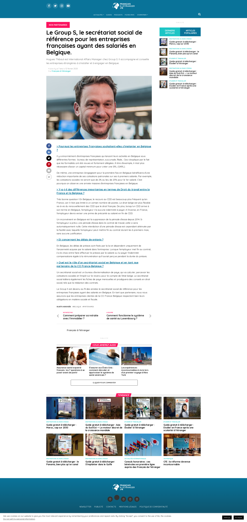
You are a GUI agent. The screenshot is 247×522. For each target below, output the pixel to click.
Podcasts (118, 15)
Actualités (98, 15)
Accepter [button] (238, 517)
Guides (109, 15)
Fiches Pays (129, 15)
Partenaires (88, 306)
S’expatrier (142, 15)
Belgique (77, 306)
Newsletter (85, 507)
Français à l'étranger (61, 71)
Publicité (98, 507)
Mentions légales (127, 507)
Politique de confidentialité (154, 507)
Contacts (111, 507)
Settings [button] (227, 517)
